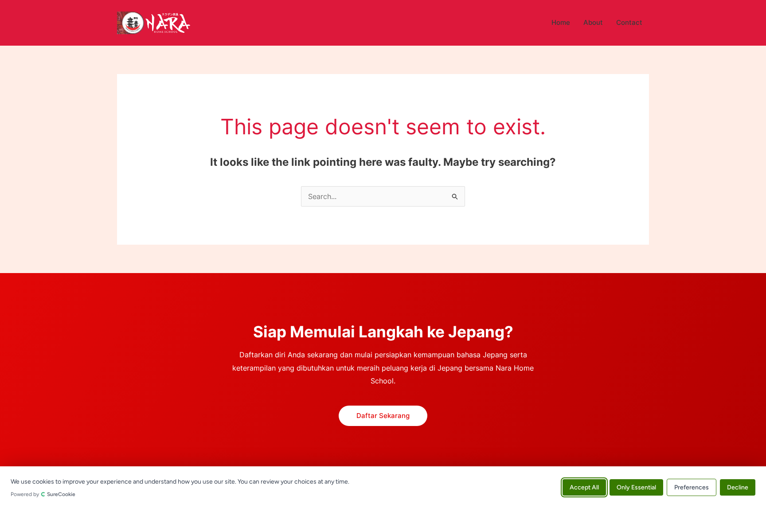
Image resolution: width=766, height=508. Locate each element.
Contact (629, 22)
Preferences (691, 487)
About (593, 22)
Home (560, 22)
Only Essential (636, 487)
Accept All (584, 487)
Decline (737, 487)
